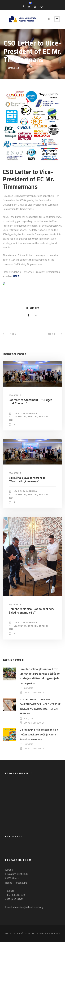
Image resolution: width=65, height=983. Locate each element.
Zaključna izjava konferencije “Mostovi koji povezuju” (27, 479)
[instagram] (41, 6)
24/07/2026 (28, 718)
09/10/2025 (15, 604)
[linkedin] (29, 6)
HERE (16, 276)
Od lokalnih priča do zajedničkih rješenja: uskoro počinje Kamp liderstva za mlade (39, 734)
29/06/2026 (15, 395)
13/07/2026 (28, 744)
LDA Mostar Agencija (25, 413)
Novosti (32, 417)
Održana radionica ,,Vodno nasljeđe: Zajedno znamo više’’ (31, 611)
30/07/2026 (28, 688)
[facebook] (23, 6)
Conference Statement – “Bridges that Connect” (30, 402)
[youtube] (35, 6)
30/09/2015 (13, 68)
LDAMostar (20, 417)
